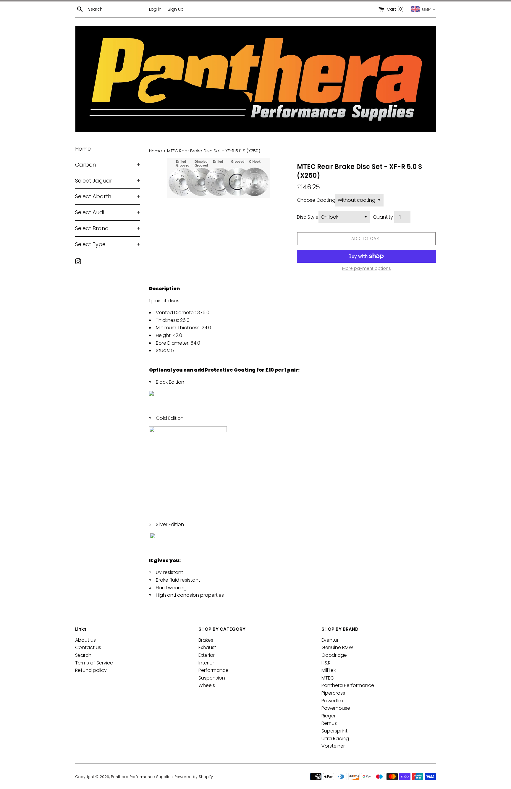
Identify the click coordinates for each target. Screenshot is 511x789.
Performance (213, 670)
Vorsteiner (333, 746)
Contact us (88, 647)
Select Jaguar (107, 180)
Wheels (206, 685)
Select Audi (107, 212)
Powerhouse (335, 708)
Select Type (107, 244)
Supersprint (334, 730)
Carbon (107, 164)
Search (83, 655)
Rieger (328, 715)
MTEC (327, 678)
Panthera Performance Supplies (142, 776)
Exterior (206, 655)
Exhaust (207, 647)
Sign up (176, 9)
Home (83, 148)
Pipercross (333, 693)
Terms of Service (94, 662)
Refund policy (91, 670)
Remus (329, 723)
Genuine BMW (337, 647)
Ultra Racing (335, 738)
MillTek (328, 670)
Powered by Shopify (193, 776)
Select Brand (107, 228)
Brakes (205, 640)
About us (85, 640)
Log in (155, 9)
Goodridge (334, 655)
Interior (206, 662)
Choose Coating (316, 200)
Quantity (383, 217)
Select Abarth (107, 196)
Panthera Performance (347, 685)
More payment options (366, 268)
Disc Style (307, 217)
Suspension (211, 678)
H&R (326, 662)
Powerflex (332, 700)
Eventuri (330, 640)
